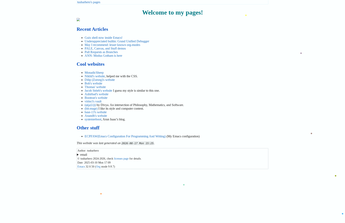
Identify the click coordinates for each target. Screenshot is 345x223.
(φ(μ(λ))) (90, 105)
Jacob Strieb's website (98, 90)
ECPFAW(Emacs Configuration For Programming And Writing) (125, 136)
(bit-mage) (91, 108)
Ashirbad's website (96, 94)
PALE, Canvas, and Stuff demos (105, 48)
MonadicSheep (94, 72)
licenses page (121, 158)
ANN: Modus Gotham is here (103, 55)
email (83, 154)
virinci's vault (93, 101)
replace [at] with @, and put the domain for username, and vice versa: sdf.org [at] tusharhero (135, 155)
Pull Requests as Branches (101, 52)
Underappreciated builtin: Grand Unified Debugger (117, 41)
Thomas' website (95, 87)
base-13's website (96, 112)
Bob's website (93, 83)
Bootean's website (96, 97)
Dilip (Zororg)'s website (100, 79)
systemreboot (93, 119)
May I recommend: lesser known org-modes (112, 45)
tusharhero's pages (88, 2)
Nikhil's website (95, 76)
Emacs (81, 166)
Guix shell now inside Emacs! (103, 37)
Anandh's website (96, 115)
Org (98, 166)
